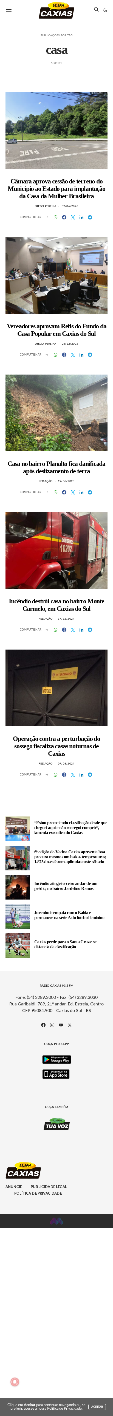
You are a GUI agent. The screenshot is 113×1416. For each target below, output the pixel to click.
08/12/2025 (70, 343)
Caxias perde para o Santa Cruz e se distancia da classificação (65, 944)
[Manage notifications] (14, 1381)
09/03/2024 (66, 763)
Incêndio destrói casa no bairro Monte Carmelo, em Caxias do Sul (56, 605)
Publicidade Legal (49, 1187)
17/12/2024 (66, 618)
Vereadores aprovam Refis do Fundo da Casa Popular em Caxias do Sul (56, 330)
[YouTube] (61, 1025)
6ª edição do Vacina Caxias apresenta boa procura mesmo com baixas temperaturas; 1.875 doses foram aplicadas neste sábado (70, 856)
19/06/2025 (66, 481)
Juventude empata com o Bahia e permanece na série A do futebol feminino (69, 915)
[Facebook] (43, 1025)
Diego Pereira (45, 206)
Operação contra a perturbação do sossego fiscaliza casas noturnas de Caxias (56, 746)
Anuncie (13, 1187)
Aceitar (97, 1407)
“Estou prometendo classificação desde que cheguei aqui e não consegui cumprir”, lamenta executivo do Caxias (70, 827)
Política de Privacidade (38, 1193)
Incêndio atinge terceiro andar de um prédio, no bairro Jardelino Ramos (65, 886)
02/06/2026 (70, 206)
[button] (105, 10)
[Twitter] (70, 1025)
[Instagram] (52, 1025)
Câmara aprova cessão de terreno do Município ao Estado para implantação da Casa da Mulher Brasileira (56, 189)
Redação (46, 481)
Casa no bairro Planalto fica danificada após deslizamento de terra (56, 467)
